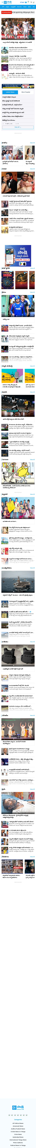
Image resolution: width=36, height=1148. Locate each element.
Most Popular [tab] (26, 92)
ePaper (22, 2)
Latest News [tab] (10, 92)
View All (17, 127)
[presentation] (3, 28)
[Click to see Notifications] (34, 2)
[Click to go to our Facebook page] (9, 1115)
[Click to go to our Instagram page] (18, 1115)
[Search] (26, 2)
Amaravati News (18, 1126)
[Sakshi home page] (18, 1107)
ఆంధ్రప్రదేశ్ (13, 7)
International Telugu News (18, 1140)
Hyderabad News (18, 1137)
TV (31, 2)
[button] (16, 192)
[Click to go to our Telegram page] (24, 1115)
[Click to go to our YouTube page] (21, 1115)
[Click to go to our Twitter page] (15, 1115)
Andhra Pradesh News (18, 1129)
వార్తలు (7, 7)
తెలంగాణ (19, 7)
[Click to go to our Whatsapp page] (12, 1115)
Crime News (18, 1134)
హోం (3, 7)
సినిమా (24, 7)
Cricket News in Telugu (18, 1132)
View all (32, 268)
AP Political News (18, 1123)
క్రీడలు (29, 7)
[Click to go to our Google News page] (27, 1115)
